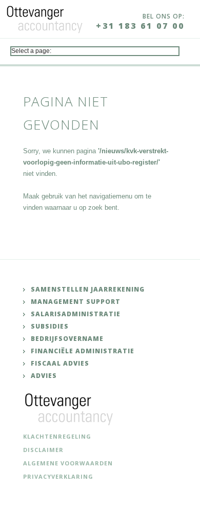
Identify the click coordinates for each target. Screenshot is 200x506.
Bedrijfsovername (67, 338)
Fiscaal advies (60, 363)
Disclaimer (43, 450)
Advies (44, 375)
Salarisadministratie (76, 314)
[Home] (44, 17)
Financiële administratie (82, 351)
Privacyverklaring (58, 476)
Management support (76, 301)
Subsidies (50, 326)
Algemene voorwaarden (68, 463)
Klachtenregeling (57, 436)
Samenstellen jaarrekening (88, 289)
